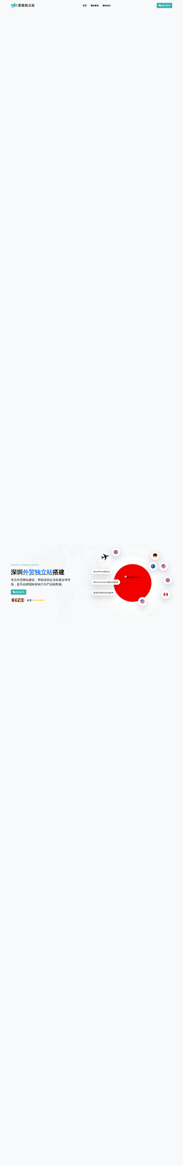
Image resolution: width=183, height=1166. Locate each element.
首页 (85, 5)
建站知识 (107, 5)
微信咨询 (165, 5)
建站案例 (95, 5)
